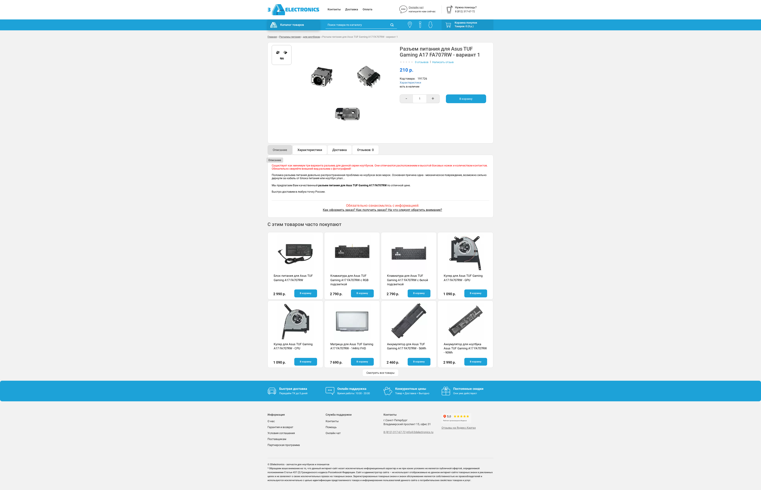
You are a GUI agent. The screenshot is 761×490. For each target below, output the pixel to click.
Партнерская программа (284, 445)
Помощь (331, 427)
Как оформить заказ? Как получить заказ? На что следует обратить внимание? (382, 210)
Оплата (367, 9)
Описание (280, 150)
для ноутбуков (311, 36)
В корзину (465, 98)
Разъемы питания (290, 36)
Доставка (351, 9)
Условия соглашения (281, 433)
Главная (272, 36)
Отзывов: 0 (365, 150)
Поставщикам (277, 439)
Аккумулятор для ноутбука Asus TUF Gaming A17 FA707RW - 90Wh (465, 348)
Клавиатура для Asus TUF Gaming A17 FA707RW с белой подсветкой (407, 280)
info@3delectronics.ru (419, 432)
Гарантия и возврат (280, 427)
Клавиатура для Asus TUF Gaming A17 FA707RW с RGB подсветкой (349, 280)
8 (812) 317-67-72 (394, 432)
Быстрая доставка (293, 389)
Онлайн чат (416, 7)
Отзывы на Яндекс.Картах (459, 427)
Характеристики (410, 82)
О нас (271, 421)
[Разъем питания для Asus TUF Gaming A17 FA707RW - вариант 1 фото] (281, 55)
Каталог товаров (292, 25)
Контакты (334, 9)
